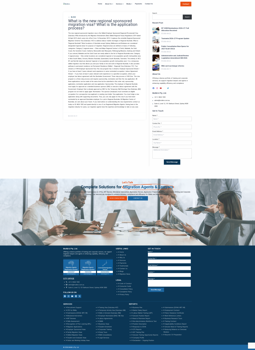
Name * (154, 115)
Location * (155, 139)
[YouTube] (161, 88)
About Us (108, 4)
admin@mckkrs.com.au (162, 100)
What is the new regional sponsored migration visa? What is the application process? (102, 24)
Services (119, 4)
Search (154, 13)
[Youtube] (72, 296)
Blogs (73, 17)
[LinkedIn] (164, 88)
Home (100, 4)
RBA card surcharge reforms (172, 66)
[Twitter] (168, 88)
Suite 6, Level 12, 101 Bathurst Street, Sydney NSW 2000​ (171, 105)
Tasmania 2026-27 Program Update (175, 38)
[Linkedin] (75, 296)
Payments (138, 4)
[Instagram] (157, 88)
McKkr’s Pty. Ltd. (74, 347)
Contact (186, 4)
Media (128, 4)
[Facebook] (153, 88)
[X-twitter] (79, 296)
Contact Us (149, 4)
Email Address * (157, 131)
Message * (156, 147)
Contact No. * (157, 123)
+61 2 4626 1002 (160, 97)
